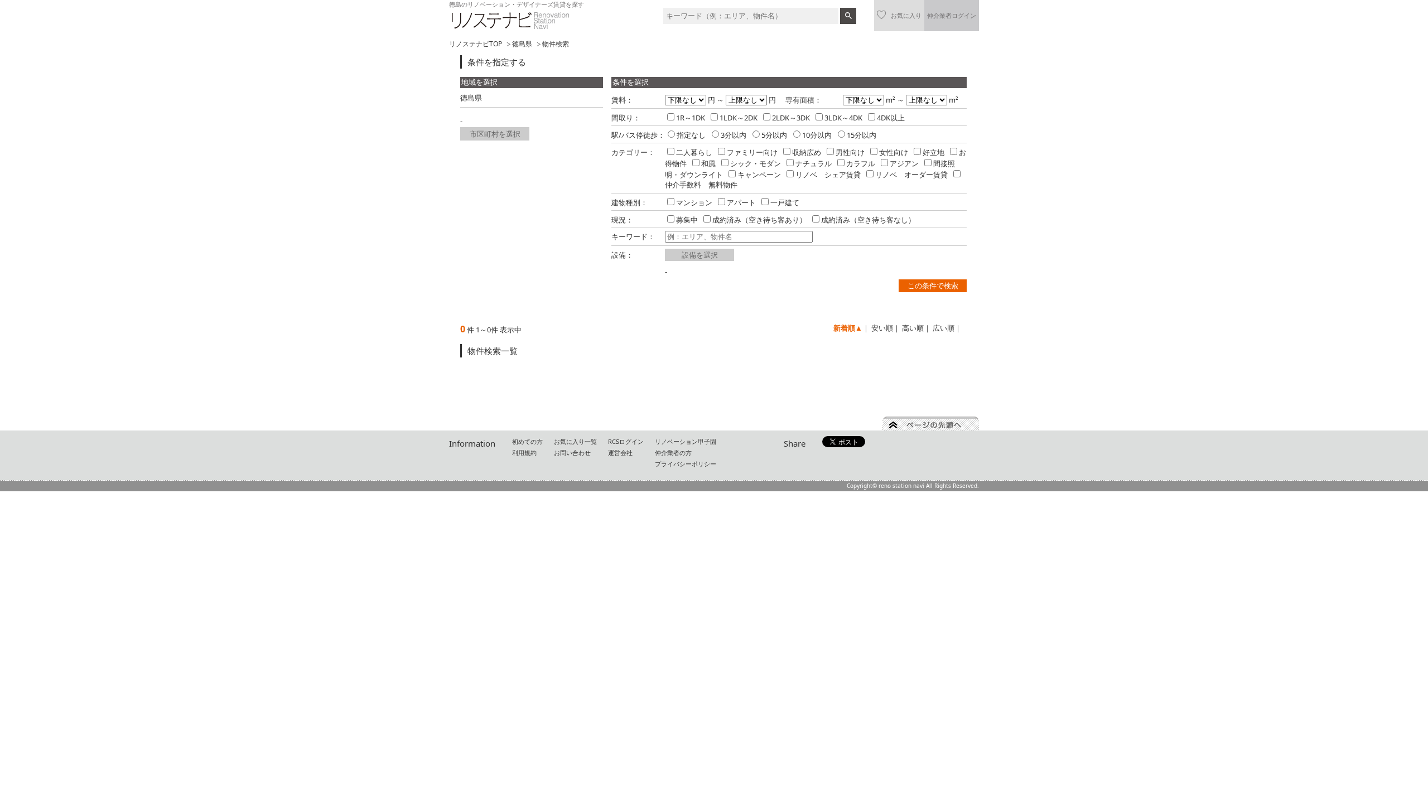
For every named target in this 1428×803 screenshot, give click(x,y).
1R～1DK (690, 118)
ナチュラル (813, 163)
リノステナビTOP (475, 44)
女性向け (893, 152)
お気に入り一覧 (575, 441)
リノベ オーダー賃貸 (911, 175)
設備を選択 (700, 255)
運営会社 (620, 452)
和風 (708, 163)
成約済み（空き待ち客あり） (759, 220)
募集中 (687, 220)
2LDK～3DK (791, 118)
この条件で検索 (933, 285)
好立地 (933, 152)
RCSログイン (626, 441)
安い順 (882, 328)
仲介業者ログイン (951, 15)
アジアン (904, 163)
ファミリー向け (752, 152)
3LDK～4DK (843, 118)
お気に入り (906, 15)
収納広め (806, 152)
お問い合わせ (572, 452)
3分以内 (733, 135)
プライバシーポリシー (685, 463)
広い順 (943, 328)
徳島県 (522, 44)
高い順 (913, 328)
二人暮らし (694, 152)
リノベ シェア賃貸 (828, 175)
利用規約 (524, 452)
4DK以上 (891, 118)
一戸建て (784, 202)
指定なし (691, 135)
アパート (741, 202)
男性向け (850, 152)
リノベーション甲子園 (685, 441)
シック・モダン (755, 163)
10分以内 (817, 135)
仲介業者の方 (673, 452)
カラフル (860, 163)
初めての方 (527, 441)
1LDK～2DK (739, 118)
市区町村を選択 (495, 134)
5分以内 (774, 135)
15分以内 (861, 135)
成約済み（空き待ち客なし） (868, 220)
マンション (694, 202)
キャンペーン (759, 175)
